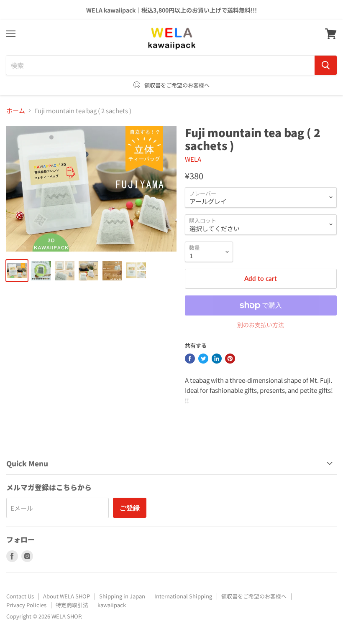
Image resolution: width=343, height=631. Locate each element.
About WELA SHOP (66, 596)
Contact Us (20, 596)
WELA (193, 159)
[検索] (326, 65)
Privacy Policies (26, 605)
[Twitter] (203, 359)
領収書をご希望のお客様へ (177, 85)
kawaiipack (111, 605)
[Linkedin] (217, 359)
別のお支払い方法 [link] (260, 324)
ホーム (15, 110)
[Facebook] (190, 359)
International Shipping (183, 596)
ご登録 (130, 507)
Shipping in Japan (122, 596)
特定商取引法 (72, 605)
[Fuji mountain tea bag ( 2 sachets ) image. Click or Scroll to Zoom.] (91, 189)
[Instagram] (27, 556)
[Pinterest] (230, 359)
